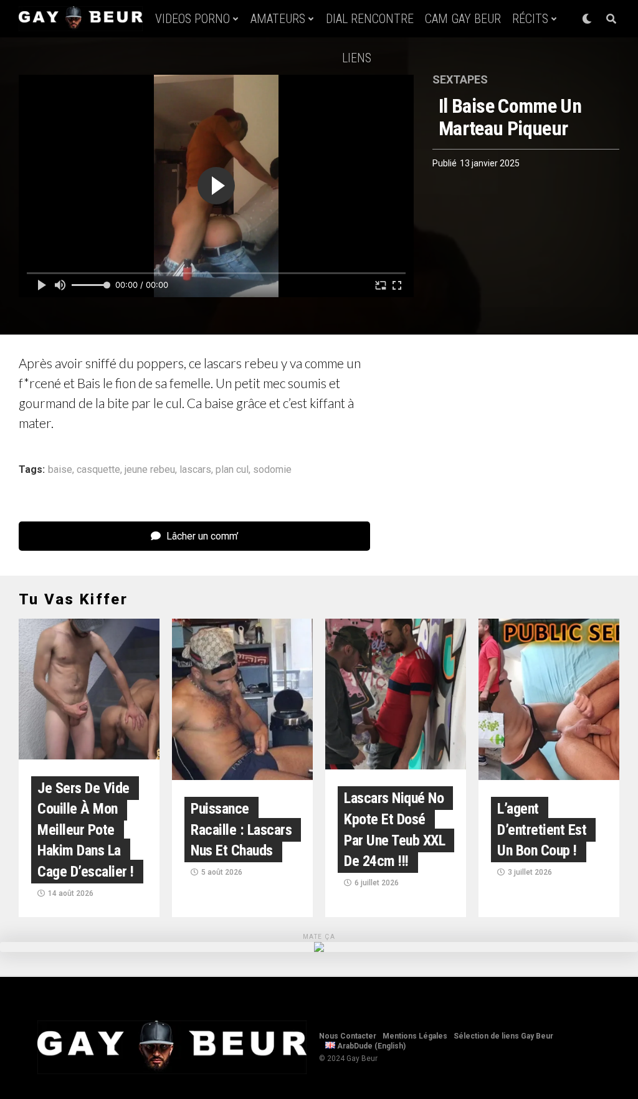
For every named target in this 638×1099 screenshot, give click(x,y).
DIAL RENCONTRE (370, 18)
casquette (98, 470)
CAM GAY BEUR (463, 18)
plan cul (232, 470)
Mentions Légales (415, 1036)
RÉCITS (530, 18)
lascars (195, 470)
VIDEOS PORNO (192, 18)
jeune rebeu (150, 470)
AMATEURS (277, 18)
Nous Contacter (347, 1036)
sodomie (272, 470)
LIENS (356, 57)
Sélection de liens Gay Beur (503, 1036)
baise (60, 470)
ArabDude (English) (370, 1046)
